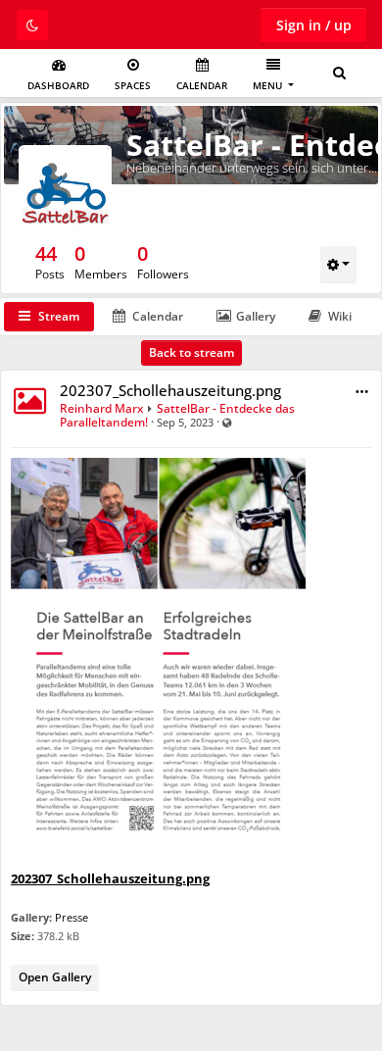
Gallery (255, 316)
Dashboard (58, 85)
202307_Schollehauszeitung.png (170, 390)
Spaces (133, 85)
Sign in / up (314, 25)
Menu (269, 85)
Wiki (340, 316)
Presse (71, 917)
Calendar (201, 85)
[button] (362, 391)
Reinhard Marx (101, 408)
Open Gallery (55, 977)
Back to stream (191, 352)
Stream (58, 316)
